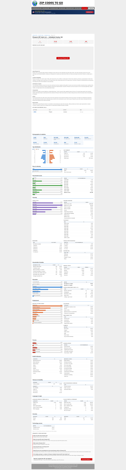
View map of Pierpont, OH (63, 58)
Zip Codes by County (54, 8)
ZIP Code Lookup (78, 8)
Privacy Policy (68, 467)
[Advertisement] (63, 24)
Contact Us (64, 467)
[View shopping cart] (90, 8)
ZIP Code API (84, 8)
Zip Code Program (58, 467)
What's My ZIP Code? (70, 8)
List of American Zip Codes (37, 8)
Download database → (86, 459)
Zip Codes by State (46, 8)
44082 (35, 111)
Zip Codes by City (62, 8)
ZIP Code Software (51, 465)
